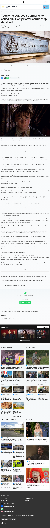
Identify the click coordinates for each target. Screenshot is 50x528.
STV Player (4, 498)
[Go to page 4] (24, 340)
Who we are (3, 515)
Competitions (29, 498)
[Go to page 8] (28, 340)
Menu (4, 2)
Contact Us (24, 515)
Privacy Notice (17, 515)
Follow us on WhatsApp (9, 508)
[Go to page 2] (22, 340)
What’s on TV (5, 500)
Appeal (27, 500)
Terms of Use (10, 515)
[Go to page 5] (25, 340)
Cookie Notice (31, 515)
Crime (13, 318)
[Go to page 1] (21, 340)
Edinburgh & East (10, 12)
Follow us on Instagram (9, 511)
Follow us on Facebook (9, 506)
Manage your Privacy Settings (8, 519)
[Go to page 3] (23, 340)
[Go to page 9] (29, 340)
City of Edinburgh (6, 318)
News (2, 12)
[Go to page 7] (27, 340)
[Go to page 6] (26, 340)
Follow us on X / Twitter (9, 503)
